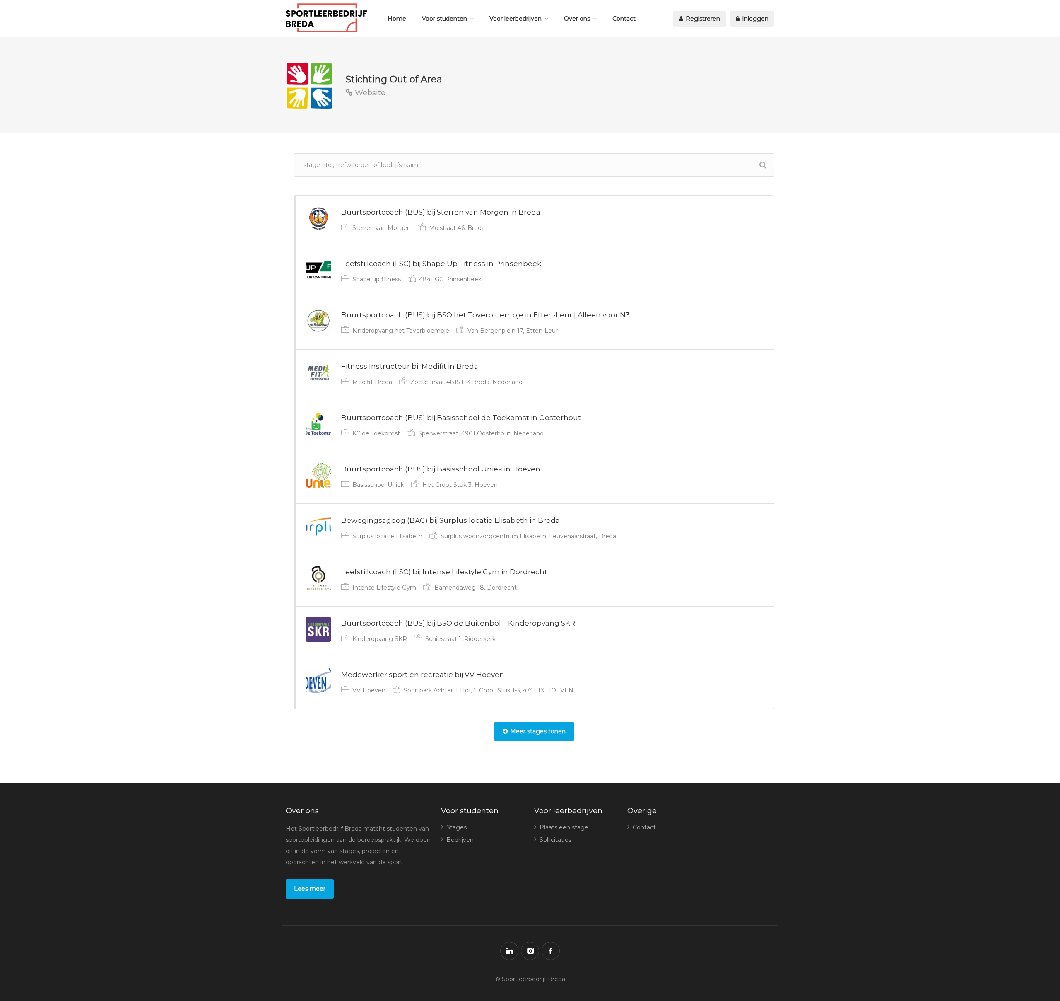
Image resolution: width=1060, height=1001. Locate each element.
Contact (624, 18)
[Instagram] (530, 951)
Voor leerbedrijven (515, 18)
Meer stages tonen (538, 731)
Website (369, 92)
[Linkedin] (509, 951)
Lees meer (309, 888)
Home (397, 18)
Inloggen (754, 18)
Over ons (577, 18)
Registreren (702, 18)
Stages (456, 827)
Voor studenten (444, 18)
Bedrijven (460, 840)
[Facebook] (551, 951)
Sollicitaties (555, 840)
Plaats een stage (564, 827)
